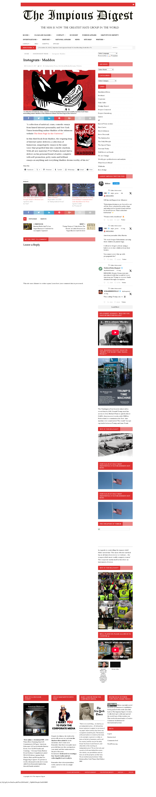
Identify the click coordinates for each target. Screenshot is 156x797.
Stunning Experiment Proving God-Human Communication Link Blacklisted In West (82, 199)
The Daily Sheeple (104, 141)
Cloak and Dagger (42, 35)
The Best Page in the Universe (48, 133)
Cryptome (101, 99)
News (77, 39)
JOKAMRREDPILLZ (111, 291)
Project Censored (104, 110)
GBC (105, 193)
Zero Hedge (102, 170)
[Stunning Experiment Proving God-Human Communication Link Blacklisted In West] (83, 190)
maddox (43, 219)
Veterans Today (103, 149)
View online (28, 740)
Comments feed (112, 740)
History (46, 39)
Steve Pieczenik (103, 134)
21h (122, 193)
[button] (103, 673)
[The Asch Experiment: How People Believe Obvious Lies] (34, 190)
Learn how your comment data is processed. (67, 283)
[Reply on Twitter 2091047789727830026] (105, 302)
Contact (60, 35)
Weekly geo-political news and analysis (112, 159)
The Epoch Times (104, 145)
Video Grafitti (53, 197)
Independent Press (51, 66)
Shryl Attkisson (103, 131)
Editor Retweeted (116, 190)
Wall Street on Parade (106, 152)
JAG (40, 66)
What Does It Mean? (105, 163)
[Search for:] (122, 47)
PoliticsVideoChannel (112, 268)
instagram (33, 219)
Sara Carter (102, 127)
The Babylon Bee (104, 138)
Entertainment (90, 772)
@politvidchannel (109, 270)
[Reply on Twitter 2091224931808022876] (105, 282)
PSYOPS (131, 772)
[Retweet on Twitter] (109, 190)
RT (99, 120)
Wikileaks (101, 166)
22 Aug (123, 228)
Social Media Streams (68, 66)
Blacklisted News (104, 92)
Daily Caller (102, 103)
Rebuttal (45, 44)
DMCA (36, 44)
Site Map (88, 39)
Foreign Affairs (89, 35)
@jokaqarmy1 (126, 291)
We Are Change (103, 156)
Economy (74, 35)
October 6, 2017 (31, 66)
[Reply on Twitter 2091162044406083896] (105, 259)
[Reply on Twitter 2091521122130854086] (105, 220)
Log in (109, 734)
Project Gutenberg (105, 113)
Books (25, 35)
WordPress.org (112, 744)
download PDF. (39, 740)
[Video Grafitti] (59, 190)
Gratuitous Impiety (110, 35)
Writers (99, 39)
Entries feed (111, 737)
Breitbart (101, 95)
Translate (114, 56)
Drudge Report (103, 106)
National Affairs (63, 39)
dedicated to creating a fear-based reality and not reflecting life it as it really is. (64, 756)
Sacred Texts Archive (105, 124)
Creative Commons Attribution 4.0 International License (119, 721)
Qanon (100, 117)
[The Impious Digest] (78, 32)
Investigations (30, 39)
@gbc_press (114, 193)
